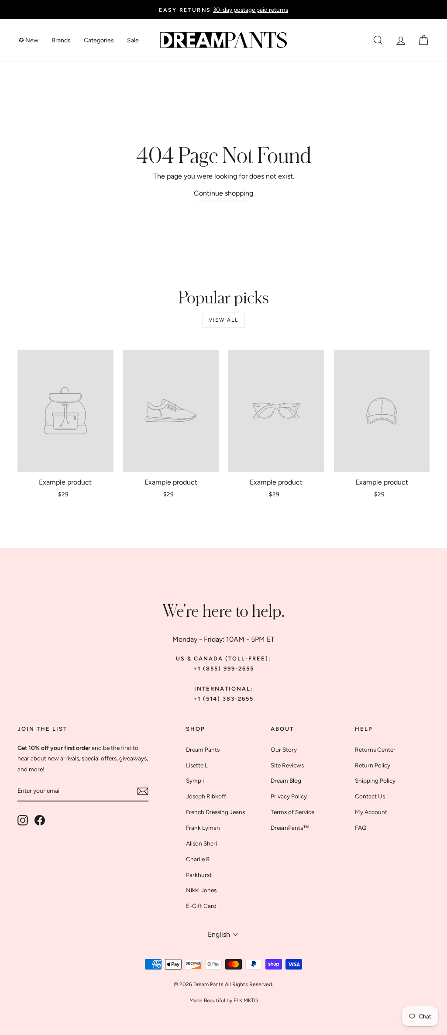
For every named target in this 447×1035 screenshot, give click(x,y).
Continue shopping (223, 193)
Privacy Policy (289, 796)
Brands (61, 40)
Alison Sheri (201, 843)
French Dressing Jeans (215, 811)
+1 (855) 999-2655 (223, 668)
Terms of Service (292, 811)
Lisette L (197, 765)
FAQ (361, 827)
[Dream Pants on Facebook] (39, 820)
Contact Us (370, 796)
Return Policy (372, 765)
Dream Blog (286, 780)
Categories (99, 40)
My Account (371, 811)
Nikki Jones (201, 890)
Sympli (195, 780)
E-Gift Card (201, 905)
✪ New (28, 40)
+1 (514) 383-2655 (223, 698)
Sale (133, 40)
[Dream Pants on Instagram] (22, 820)
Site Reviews (287, 765)
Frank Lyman (203, 827)
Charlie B (198, 859)
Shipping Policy (375, 780)
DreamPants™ (290, 827)
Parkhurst (199, 874)
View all (223, 320)
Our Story (284, 749)
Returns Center (375, 749)
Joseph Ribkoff (206, 796)
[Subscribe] (142, 791)
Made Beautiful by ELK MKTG (223, 1000)
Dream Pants (203, 749)
